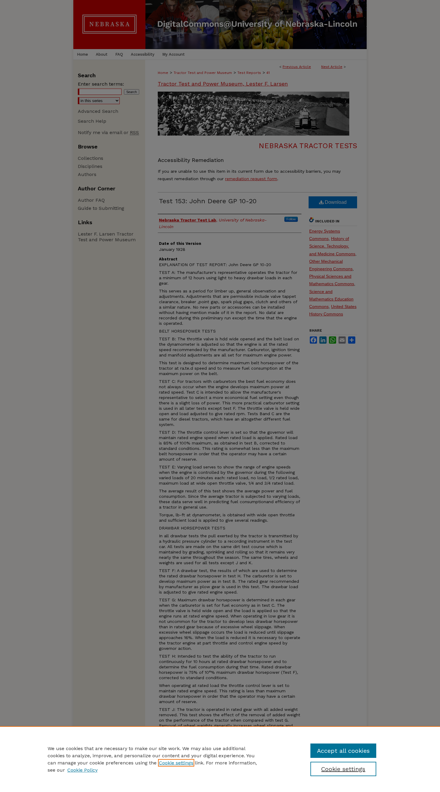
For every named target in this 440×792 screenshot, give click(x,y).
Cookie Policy (82, 770)
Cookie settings (176, 763)
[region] (220, 759)
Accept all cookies (343, 750)
